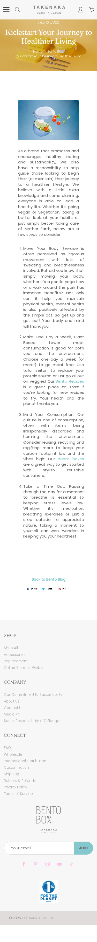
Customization (16, 767)
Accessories (14, 654)
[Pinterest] (35, 864)
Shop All (11, 647)
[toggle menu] (6, 9)
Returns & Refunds (20, 780)
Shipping (11, 774)
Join (83, 847)
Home (37, 51)
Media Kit (11, 714)
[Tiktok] (71, 864)
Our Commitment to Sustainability (33, 694)
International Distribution (25, 761)
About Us (11, 701)
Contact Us (13, 707)
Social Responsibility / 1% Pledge (31, 720)
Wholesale (13, 754)
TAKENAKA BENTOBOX (38, 918)
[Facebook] (23, 864)
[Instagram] (47, 864)
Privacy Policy (15, 787)
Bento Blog (55, 51)
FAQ (7, 747)
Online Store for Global (23, 667)
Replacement (15, 661)
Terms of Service (18, 793)
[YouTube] (59, 864)
